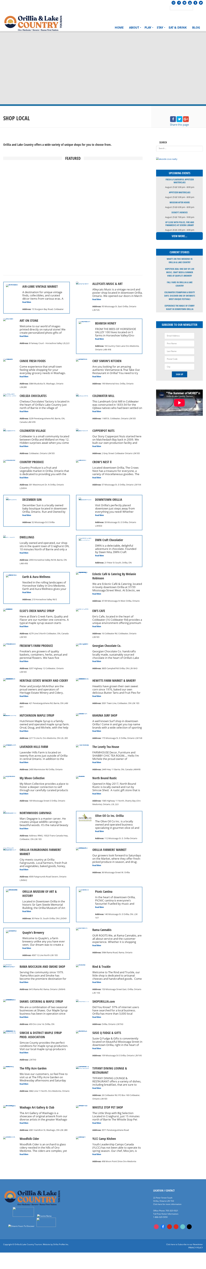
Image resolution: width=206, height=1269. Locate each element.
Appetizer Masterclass (179, 192)
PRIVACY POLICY (195, 1247)
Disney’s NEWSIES (180, 212)
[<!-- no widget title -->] (166, 159)
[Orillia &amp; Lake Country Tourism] (33, 23)
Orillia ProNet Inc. (61, 1244)
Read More (26, 302)
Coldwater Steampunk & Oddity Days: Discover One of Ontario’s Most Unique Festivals (179, 296)
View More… (179, 236)
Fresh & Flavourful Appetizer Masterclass (180, 181)
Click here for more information (167, 1204)
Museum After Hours (180, 202)
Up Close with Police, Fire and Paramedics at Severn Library (179, 224)
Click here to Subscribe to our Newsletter (184, 1244)
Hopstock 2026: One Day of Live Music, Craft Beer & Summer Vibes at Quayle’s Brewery (179, 272)
